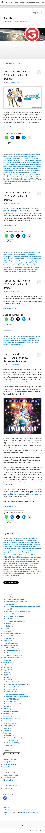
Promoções (7, 725)
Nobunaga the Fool (26, 557)
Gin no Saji (34, 158)
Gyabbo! (8, 18)
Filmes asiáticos (9, 645)
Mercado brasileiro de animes (16, 611)
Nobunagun (25, 164)
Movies (8, 614)
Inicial (6, 43)
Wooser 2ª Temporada (18, 181)
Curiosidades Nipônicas (12, 633)
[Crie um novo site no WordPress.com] (22, 2)
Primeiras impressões (14, 621)
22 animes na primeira (18, 494)
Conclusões (10, 604)
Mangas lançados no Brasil (15, 694)
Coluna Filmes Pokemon (15, 599)
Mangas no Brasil (9, 52)
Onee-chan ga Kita (25, 261)
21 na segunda (32, 494)
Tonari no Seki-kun (28, 269)
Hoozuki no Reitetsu (27, 549)
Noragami (6, 559)
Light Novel (7, 670)
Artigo (5, 628)
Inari (26, 551)
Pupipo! (35, 559)
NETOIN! (6, 767)
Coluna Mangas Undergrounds (17, 684)
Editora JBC (10, 689)
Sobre (30, 52)
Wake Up (9, 179)
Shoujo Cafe (7, 762)
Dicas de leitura (11, 687)
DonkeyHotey (7, 812)
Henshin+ (12, 740)
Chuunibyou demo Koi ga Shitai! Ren (22, 542)
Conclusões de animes (11, 47)
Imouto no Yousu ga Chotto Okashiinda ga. (21, 161)
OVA (7, 619)
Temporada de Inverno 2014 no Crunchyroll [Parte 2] (16, 196)
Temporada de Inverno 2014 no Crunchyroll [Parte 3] (16, 75)
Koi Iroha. (31, 551)
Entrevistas (7, 638)
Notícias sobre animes (14, 616)
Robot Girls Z (7, 561)
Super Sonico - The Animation (20, 175)
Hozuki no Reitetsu (29, 160)
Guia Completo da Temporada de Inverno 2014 (24, 547)
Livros (5, 672)
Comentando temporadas (19, 43)
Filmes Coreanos (12, 650)
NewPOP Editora (12, 699)
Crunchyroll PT (25, 158)
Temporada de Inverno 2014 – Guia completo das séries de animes (16, 357)
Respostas (32, 271)
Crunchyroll (16, 158)
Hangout (9, 735)
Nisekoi (18, 164)
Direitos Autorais (27, 47)
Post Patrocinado (9, 723)
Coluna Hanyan (11, 682)
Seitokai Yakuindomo (33, 171)
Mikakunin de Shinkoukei (11, 555)
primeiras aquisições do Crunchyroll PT (19, 211)
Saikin (13, 169)
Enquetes (6, 636)
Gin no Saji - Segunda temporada (21, 544)
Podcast (6, 721)
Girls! (35, 544)
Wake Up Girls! (18, 179)
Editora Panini (11, 692)
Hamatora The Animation (11, 549)
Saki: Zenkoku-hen (20, 171)
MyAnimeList (8, 780)
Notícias (9, 701)
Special (8, 623)
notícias (32, 164)
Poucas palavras (12, 743)
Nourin (13, 559)
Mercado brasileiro (10, 711)
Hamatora (19, 160)
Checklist (9, 679)
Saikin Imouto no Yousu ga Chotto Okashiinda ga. (19, 263)
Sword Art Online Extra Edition (29, 267)
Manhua (6, 706)
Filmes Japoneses (12, 653)
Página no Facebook (10, 775)
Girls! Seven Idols (9, 160)
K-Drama (6, 667)
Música (6, 709)
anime (24, 255)
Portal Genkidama (9, 778)
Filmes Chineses (12, 648)
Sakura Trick (34, 561)
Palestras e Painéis (13, 738)
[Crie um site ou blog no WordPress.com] (22, 826)
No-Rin (17, 557)
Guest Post (7, 662)
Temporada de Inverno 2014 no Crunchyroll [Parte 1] (16, 284)
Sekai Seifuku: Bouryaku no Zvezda (15, 173)
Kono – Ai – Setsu (9, 764)
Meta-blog (6, 713)
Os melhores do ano (10, 718)
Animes (15, 154)
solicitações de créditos (29, 812)
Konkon (37, 551)
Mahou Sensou (8, 553)
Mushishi (6, 340)
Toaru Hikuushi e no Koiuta (21, 177)
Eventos (6, 640)
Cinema (6, 631)
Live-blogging (11, 643)
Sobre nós (7, 57)
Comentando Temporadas (26, 154)
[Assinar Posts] (5, 799)
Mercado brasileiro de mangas (17, 696)
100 (39, 355)
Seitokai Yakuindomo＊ (11, 563)
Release (6, 730)
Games (5, 660)
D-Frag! (37, 542)
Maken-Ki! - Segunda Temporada (24, 553)
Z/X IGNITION (30, 181)
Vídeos (5, 733)
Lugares (6, 675)
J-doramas (7, 665)
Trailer (8, 626)
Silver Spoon (31, 173)
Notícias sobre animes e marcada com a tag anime (22, 165)
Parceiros (21, 52)
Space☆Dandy (16, 567)
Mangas (6, 677)
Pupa (8, 169)
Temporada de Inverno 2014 (25, 569)
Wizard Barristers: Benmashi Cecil (23, 573)
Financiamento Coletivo (11, 657)
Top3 (7, 745)
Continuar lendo (9, 127)
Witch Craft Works (30, 179)
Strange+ (6, 175)
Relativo (6, 728)
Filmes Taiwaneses (13, 655)
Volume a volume (12, 704)
